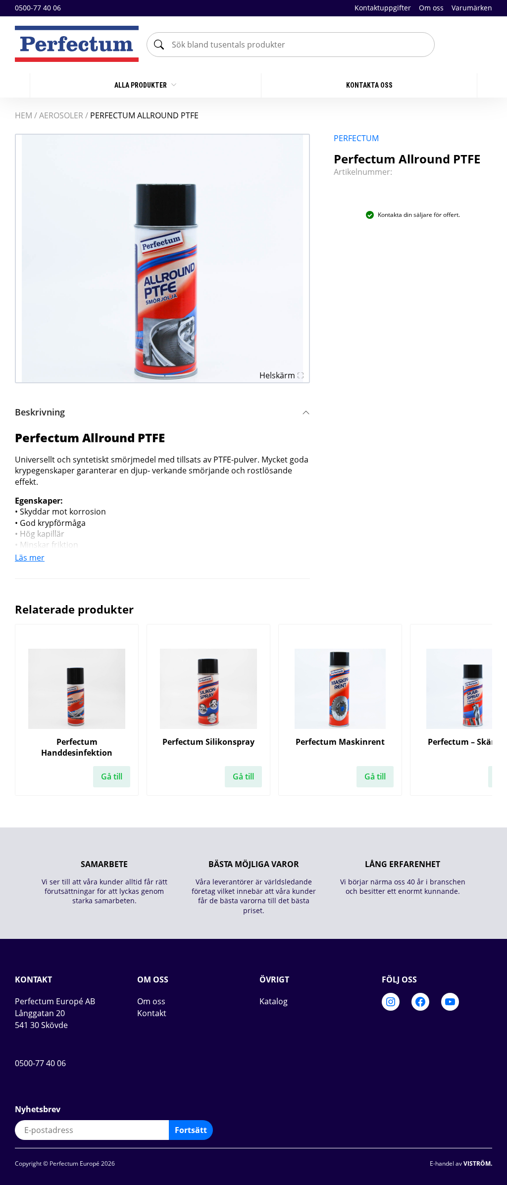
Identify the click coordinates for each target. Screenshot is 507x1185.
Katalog (273, 1001)
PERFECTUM (356, 138)
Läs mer (30, 557)
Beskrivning (40, 412)
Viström (477, 1163)
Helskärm (277, 375)
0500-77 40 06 (38, 8)
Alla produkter (141, 85)
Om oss (431, 7)
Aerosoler (61, 115)
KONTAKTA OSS (369, 85)
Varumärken (472, 7)
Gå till (111, 776)
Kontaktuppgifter (383, 7)
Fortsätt (191, 1130)
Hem (23, 115)
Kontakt (151, 1013)
